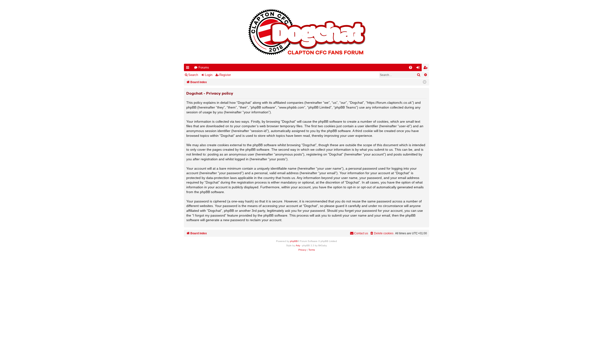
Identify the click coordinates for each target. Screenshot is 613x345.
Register (225, 75)
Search (193, 75)
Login (208, 75)
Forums (204, 67)
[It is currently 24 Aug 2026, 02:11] (424, 82)
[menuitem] (410, 67)
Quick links (188, 68)
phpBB (294, 241)
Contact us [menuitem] (361, 233)
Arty (298, 245)
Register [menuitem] (426, 68)
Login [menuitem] (419, 68)
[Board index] (306, 32)
